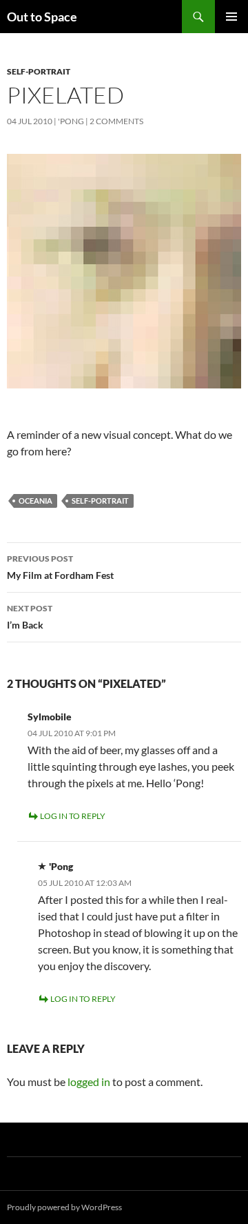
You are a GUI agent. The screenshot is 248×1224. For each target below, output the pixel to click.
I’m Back (29, 617)
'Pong (71, 121)
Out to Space (42, 16)
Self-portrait (38, 71)
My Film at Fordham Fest (60, 567)
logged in (89, 1081)
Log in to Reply (72, 816)
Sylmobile (50, 716)
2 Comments (116, 121)
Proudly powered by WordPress (64, 1207)
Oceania (35, 500)
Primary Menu (231, 16)
